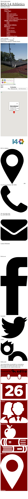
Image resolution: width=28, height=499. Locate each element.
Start (2, 87)
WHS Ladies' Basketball (12, 17)
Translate (12, 40)
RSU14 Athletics (14, 106)
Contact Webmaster (5, 243)
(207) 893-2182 (6, 213)
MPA (8, 29)
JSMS (8, 22)
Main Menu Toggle (5, 6)
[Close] (17, 103)
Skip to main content (5, 1)
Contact (8, 34)
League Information (11, 32)
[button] (14, 112)
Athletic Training (11, 28)
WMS (8, 23)
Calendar (14, 41)
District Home (4, 41)
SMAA (8, 33)
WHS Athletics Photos (12, 36)
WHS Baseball (10, 16)
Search (18, 41)
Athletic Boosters (11, 30)
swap (9, 89)
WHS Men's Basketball (12, 15)
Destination (13, 87)
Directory (10, 41)
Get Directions (22, 88)
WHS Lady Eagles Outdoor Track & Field (17, 19)
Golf (8, 12)
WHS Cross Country (11, 13)
